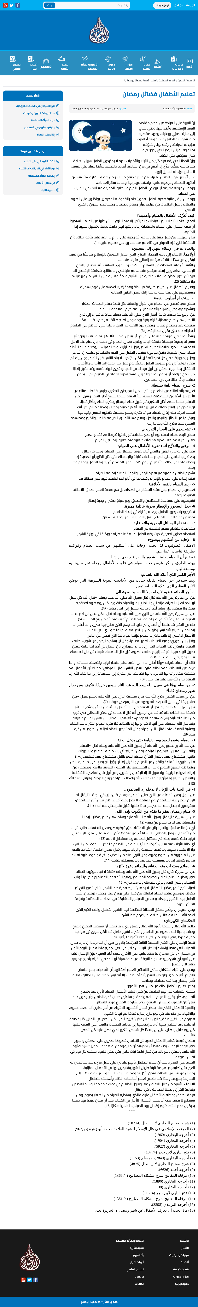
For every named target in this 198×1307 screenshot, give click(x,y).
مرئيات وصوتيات (177, 66)
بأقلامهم (45, 66)
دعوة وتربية (111, 66)
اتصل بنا (139, 1283)
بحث (49, 5)
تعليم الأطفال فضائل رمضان (141, 80)
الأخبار (189, 66)
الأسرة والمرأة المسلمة (89, 66)
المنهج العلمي (17, 66)
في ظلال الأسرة (45, 182)
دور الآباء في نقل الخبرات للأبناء (37, 168)
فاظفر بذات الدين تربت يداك (39, 113)
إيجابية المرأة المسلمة (41, 175)
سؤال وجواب (129, 66)
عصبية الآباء (48, 190)
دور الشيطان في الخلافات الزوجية (35, 105)
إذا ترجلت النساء (46, 134)
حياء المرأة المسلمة (43, 120)
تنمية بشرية (64, 66)
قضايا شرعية (146, 66)
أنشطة (157, 66)
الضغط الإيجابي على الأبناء (39, 161)
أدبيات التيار (33, 66)
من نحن (178, 5)
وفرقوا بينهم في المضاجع (39, 127)
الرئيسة (190, 5)
